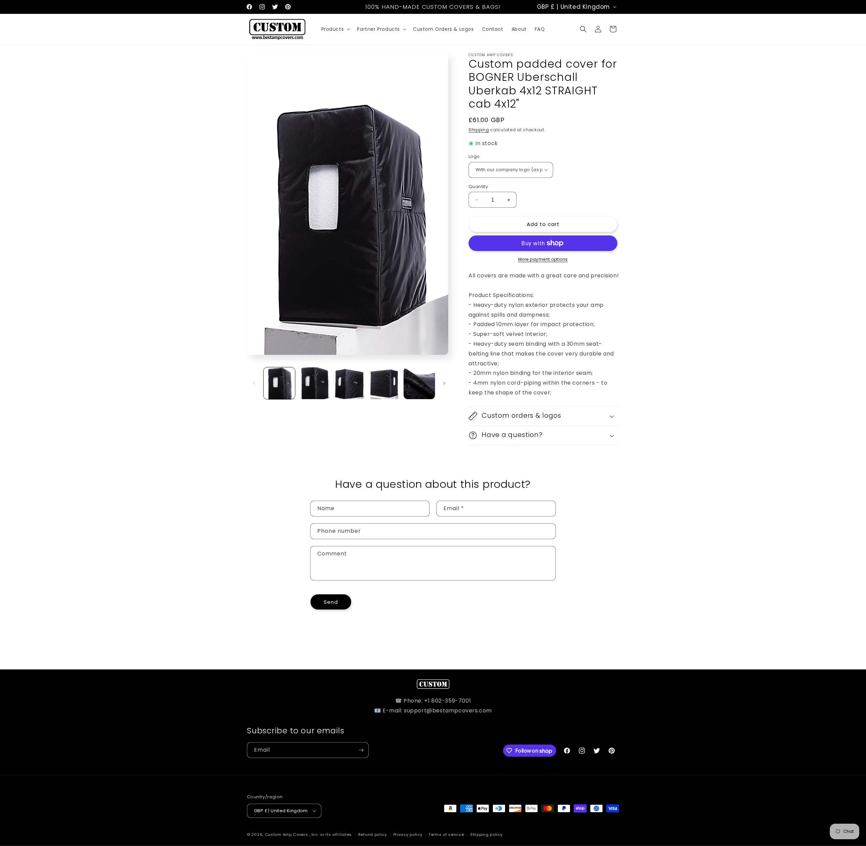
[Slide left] (254, 383)
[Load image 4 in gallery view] (384, 383)
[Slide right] (444, 383)
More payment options (543, 259)
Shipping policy (486, 834)
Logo (474, 156)
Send (331, 601)
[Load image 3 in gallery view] (349, 383)
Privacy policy (408, 834)
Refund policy (372, 834)
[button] (335, 29)
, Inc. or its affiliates (330, 834)
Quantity (478, 186)
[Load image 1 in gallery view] (279, 383)
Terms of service (446, 834)
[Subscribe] (361, 750)
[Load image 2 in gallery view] (314, 383)
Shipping (479, 130)
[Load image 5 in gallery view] (419, 383)
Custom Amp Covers (286, 834)
